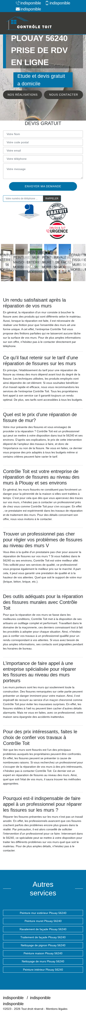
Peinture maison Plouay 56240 (43, 953)
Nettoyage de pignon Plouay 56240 (43, 945)
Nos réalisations (23, 94)
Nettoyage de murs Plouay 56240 (43, 961)
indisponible (30, 3)
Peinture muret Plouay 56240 (43, 921)
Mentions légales (56, 1008)
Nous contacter (63, 94)
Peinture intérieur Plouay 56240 (43, 969)
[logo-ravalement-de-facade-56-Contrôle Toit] (29, 23)
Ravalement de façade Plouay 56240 (43, 929)
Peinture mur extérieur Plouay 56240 (43, 913)
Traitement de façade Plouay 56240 (43, 937)
